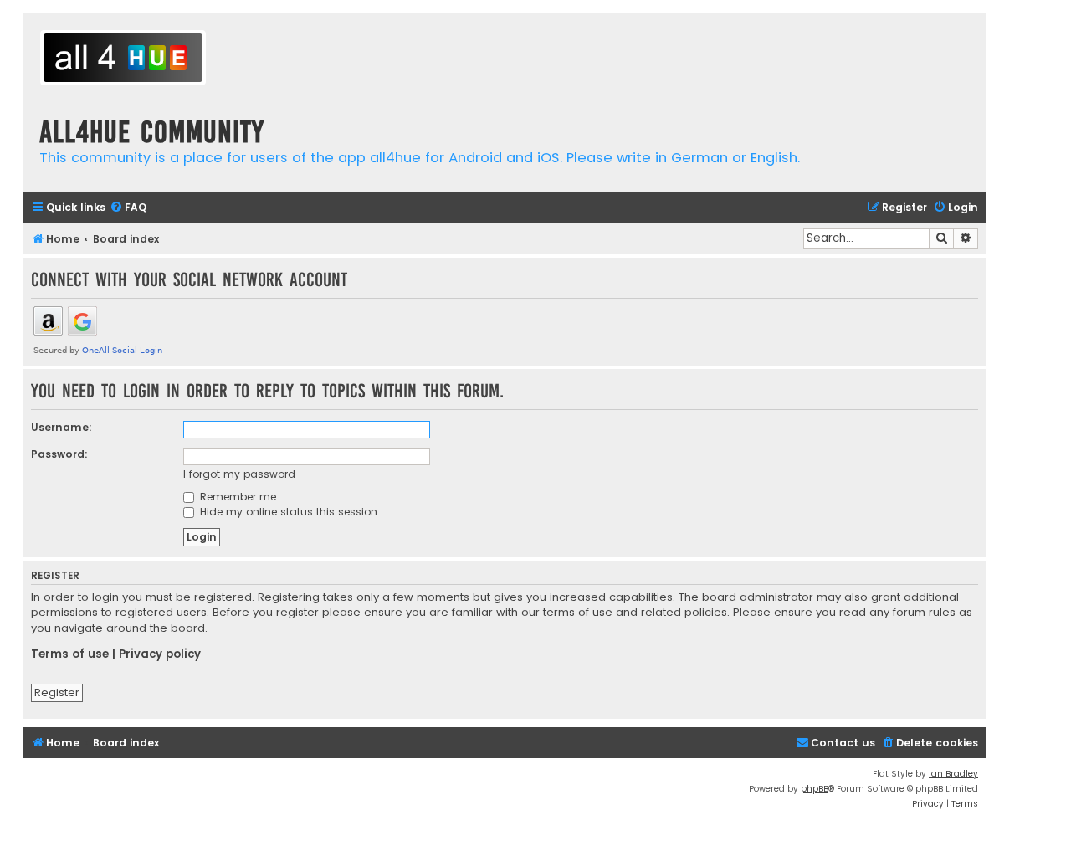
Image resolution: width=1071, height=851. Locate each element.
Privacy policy (160, 654)
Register (56, 692)
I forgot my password (239, 474)
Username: (61, 427)
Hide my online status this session (287, 512)
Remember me (236, 497)
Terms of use (70, 654)
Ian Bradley (953, 773)
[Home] (123, 60)
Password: (59, 454)
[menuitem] (128, 208)
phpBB (814, 788)
